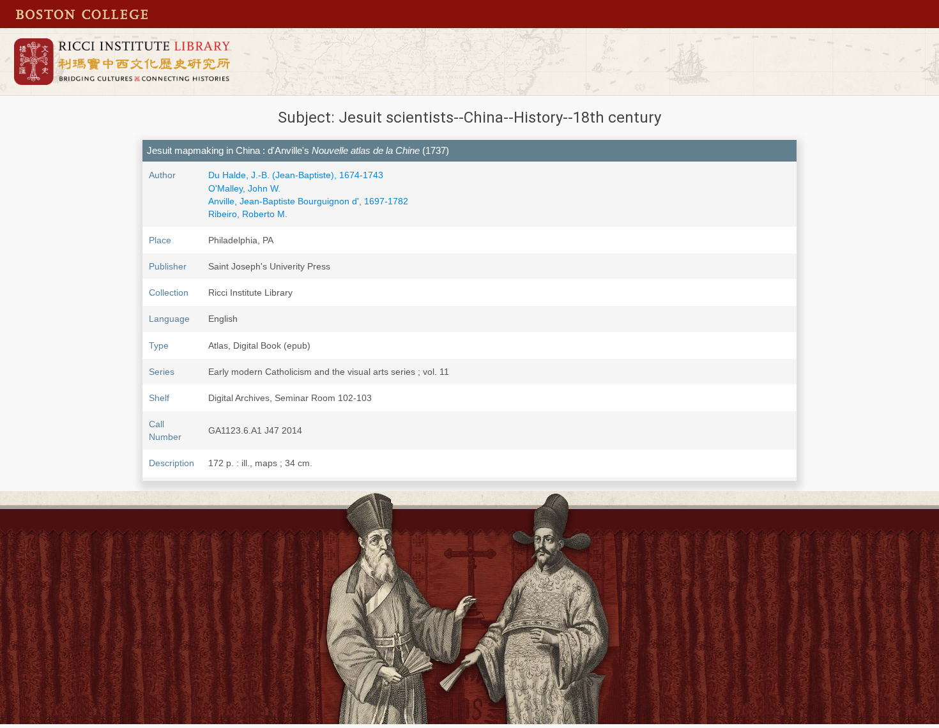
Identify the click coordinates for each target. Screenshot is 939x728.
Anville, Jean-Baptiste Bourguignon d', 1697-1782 (308, 201)
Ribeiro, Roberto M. (247, 214)
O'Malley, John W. (244, 188)
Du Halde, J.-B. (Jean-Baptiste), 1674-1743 (295, 175)
